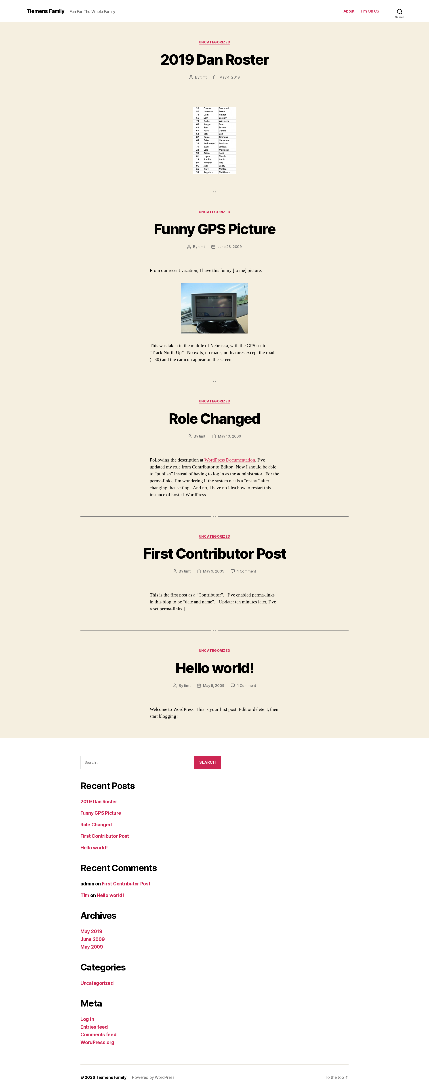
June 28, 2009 (229, 246)
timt (203, 77)
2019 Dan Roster (214, 59)
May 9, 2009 (213, 571)
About (349, 11)
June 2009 (92, 939)
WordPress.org (97, 1042)
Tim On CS (369, 11)
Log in (87, 1019)
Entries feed (94, 1027)
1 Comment (246, 571)
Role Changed (214, 418)
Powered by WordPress (153, 1077)
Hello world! (214, 667)
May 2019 (91, 931)
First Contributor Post (214, 553)
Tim (84, 895)
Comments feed (98, 1034)
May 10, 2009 (229, 436)
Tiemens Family (45, 11)
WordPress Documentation (229, 460)
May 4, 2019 (229, 77)
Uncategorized (214, 42)
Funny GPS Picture (214, 228)
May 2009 (91, 947)
